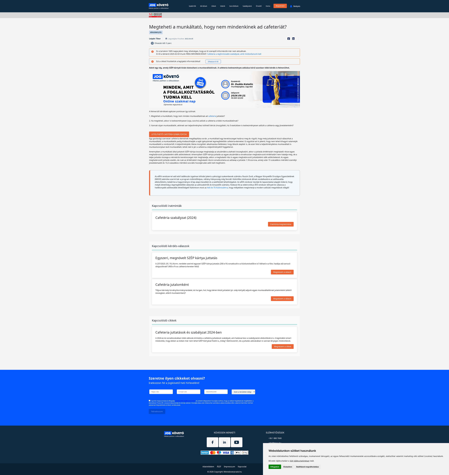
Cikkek (213, 6)
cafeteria (212, 116)
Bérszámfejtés (155, 32)
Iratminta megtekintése (280, 224)
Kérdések (203, 6)
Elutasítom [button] (287, 467)
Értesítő (259, 6)
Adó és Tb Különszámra (217, 187)
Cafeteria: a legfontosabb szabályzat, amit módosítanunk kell (234, 54)
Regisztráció (280, 6)
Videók (222, 6)
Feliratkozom (157, 411)
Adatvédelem (208, 466)
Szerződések (233, 6)
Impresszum (229, 466)
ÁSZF (219, 466)
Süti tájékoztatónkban (299, 461)
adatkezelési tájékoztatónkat (185, 401)
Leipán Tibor (155, 38)
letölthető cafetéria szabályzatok (169, 134)
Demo (268, 6)
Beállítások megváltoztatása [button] (307, 467)
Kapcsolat (242, 466)
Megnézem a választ (282, 272)
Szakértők (192, 6)
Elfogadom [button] (274, 467)
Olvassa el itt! (213, 61)
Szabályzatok (247, 6)
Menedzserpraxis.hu (233, 471)
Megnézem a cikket (282, 346)
